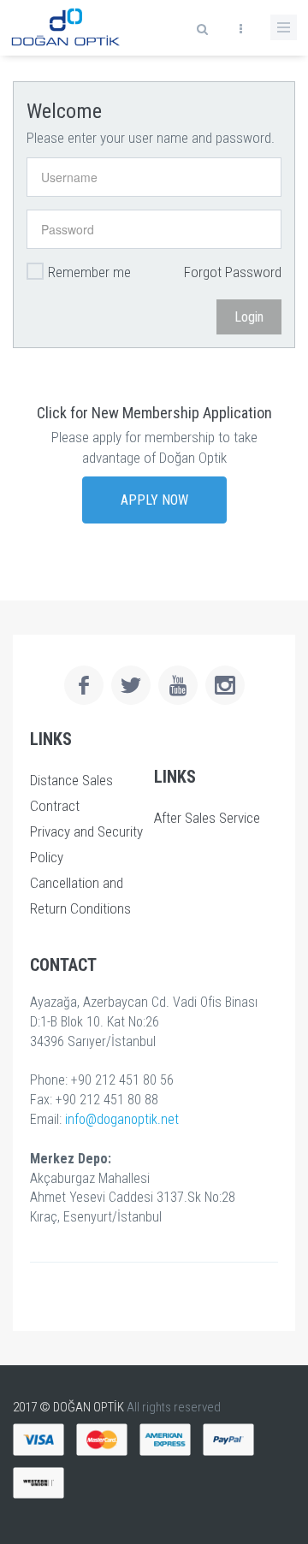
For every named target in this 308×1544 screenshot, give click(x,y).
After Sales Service (207, 817)
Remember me (89, 272)
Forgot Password (232, 272)
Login (249, 317)
